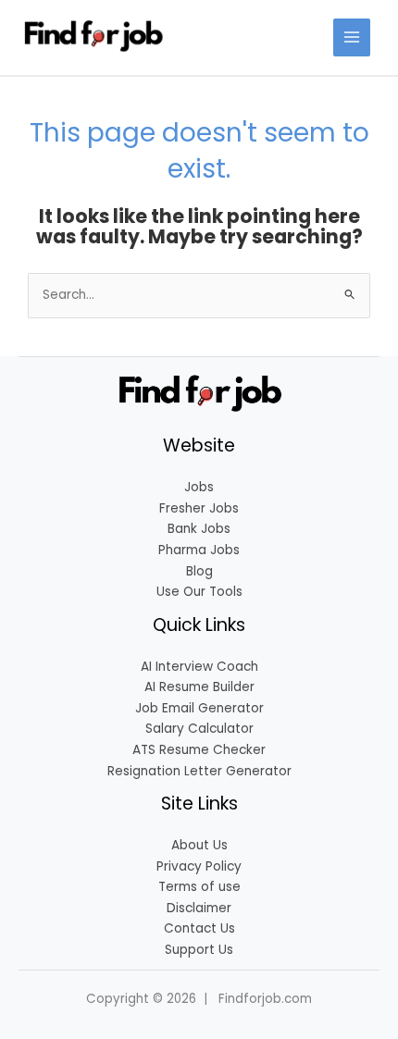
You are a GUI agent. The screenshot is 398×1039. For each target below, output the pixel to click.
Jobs (199, 487)
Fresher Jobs (199, 508)
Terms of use (199, 887)
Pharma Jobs (199, 550)
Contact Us (199, 928)
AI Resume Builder (199, 687)
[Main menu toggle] (352, 37)
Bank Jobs (199, 529)
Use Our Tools (199, 591)
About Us (199, 845)
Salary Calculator (199, 728)
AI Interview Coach (199, 666)
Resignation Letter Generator (199, 771)
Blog (199, 571)
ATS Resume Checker (199, 750)
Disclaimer (199, 908)
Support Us (199, 950)
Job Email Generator (199, 708)
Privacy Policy (199, 866)
